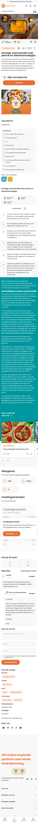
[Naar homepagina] (8, 5)
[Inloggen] (30, 6)
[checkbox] (24, 208)
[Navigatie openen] (35, 6)
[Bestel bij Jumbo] (10, 179)
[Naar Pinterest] (32, 779)
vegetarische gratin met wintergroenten (19, 333)
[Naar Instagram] (27, 779)
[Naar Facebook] (36, 779)
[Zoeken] (26, 6)
